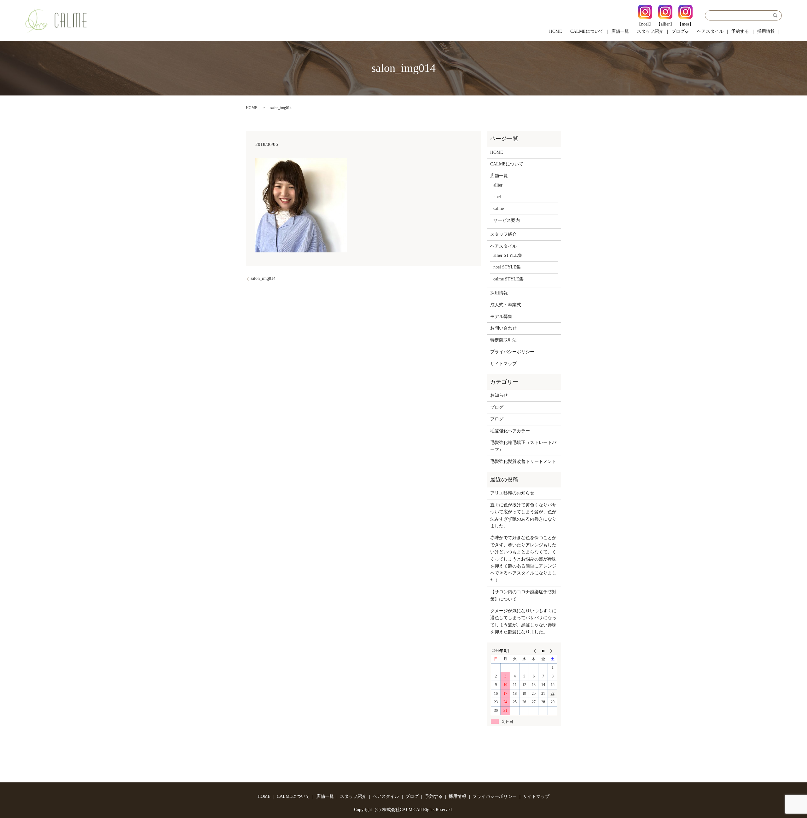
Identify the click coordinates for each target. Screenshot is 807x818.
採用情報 (766, 31)
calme (498, 208)
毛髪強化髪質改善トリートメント (523, 461)
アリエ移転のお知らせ (512, 493)
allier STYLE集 (507, 255)
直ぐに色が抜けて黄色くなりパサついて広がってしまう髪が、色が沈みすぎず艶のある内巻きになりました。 (523, 515)
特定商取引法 (503, 340)
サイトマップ (503, 363)
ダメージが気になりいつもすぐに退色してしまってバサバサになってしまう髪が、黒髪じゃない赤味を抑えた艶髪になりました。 (523, 621)
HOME (555, 31)
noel (497, 196)
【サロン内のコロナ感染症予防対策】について (523, 595)
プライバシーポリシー (512, 351)
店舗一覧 (620, 31)
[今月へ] (543, 651)
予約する (740, 31)
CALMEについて (586, 31)
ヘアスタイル (710, 31)
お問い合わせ (503, 328)
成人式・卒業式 (505, 304)
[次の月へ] (552, 651)
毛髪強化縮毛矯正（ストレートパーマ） (523, 446)
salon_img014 (263, 278)
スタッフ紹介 (650, 31)
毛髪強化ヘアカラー (510, 431)
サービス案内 (506, 220)
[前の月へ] (533, 651)
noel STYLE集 (507, 267)
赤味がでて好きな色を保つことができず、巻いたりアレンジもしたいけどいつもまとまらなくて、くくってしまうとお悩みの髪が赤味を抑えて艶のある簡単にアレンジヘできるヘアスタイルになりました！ (523, 558)
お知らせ (499, 395)
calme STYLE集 (508, 279)
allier (497, 185)
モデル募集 (501, 316)
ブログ (678, 31)
